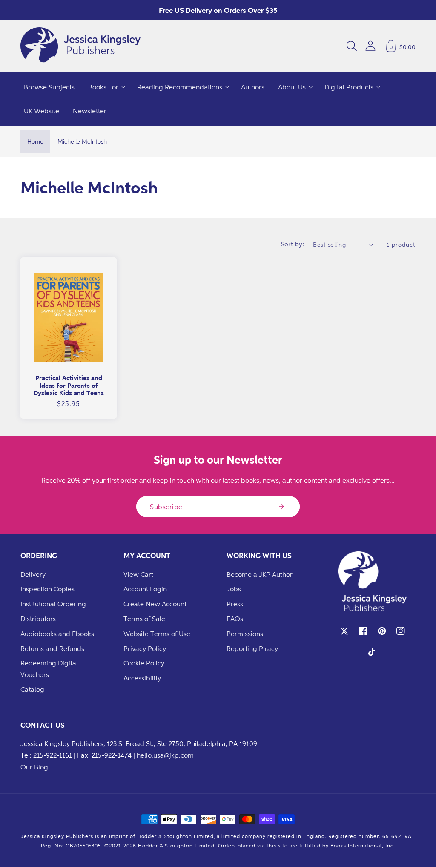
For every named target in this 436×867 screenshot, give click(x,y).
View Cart (138, 574)
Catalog (32, 689)
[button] (352, 46)
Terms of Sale (144, 618)
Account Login (145, 589)
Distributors (38, 618)
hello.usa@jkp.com (165, 755)
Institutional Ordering (53, 604)
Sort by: (293, 244)
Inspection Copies (47, 589)
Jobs (234, 589)
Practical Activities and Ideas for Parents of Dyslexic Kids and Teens (69, 385)
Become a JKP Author (260, 574)
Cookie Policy (143, 663)
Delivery (33, 574)
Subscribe (166, 506)
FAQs (235, 618)
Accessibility (142, 678)
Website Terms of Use (156, 633)
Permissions (245, 633)
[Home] (80, 46)
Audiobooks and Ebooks (57, 633)
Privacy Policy (144, 648)
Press (235, 604)
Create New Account (154, 604)
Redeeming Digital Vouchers (49, 668)
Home (35, 141)
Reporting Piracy (252, 648)
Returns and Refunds (52, 648)
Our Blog (34, 767)
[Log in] (370, 45)
